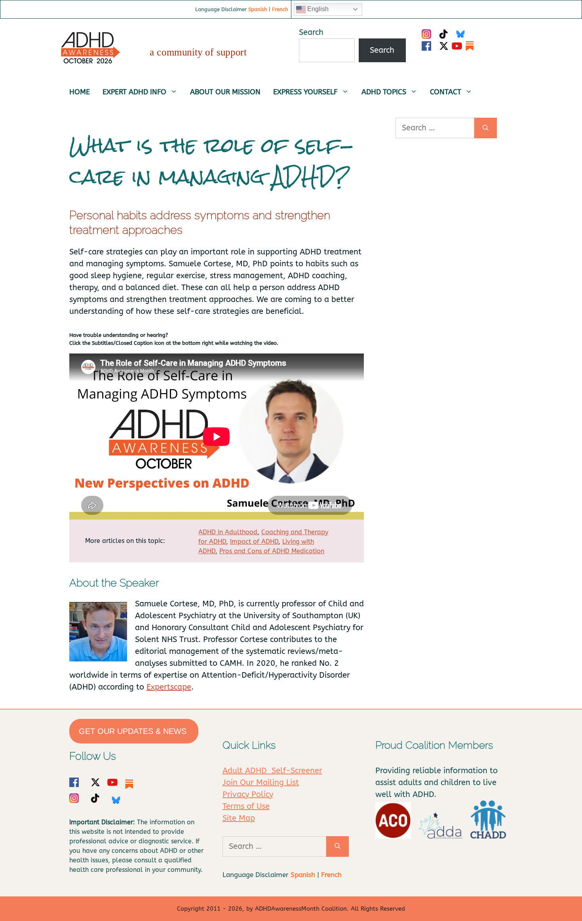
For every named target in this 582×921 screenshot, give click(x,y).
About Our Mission (225, 92)
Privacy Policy (248, 794)
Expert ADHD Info (134, 92)
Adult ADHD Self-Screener (272, 770)
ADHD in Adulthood (227, 532)
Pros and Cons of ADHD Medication (271, 551)
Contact (445, 92)
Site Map (239, 818)
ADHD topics (383, 92)
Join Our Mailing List (261, 782)
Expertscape (168, 687)
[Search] (485, 128)
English (317, 9)
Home (79, 92)
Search (311, 32)
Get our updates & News (134, 731)
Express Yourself (305, 92)
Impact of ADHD (254, 541)
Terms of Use (246, 806)
